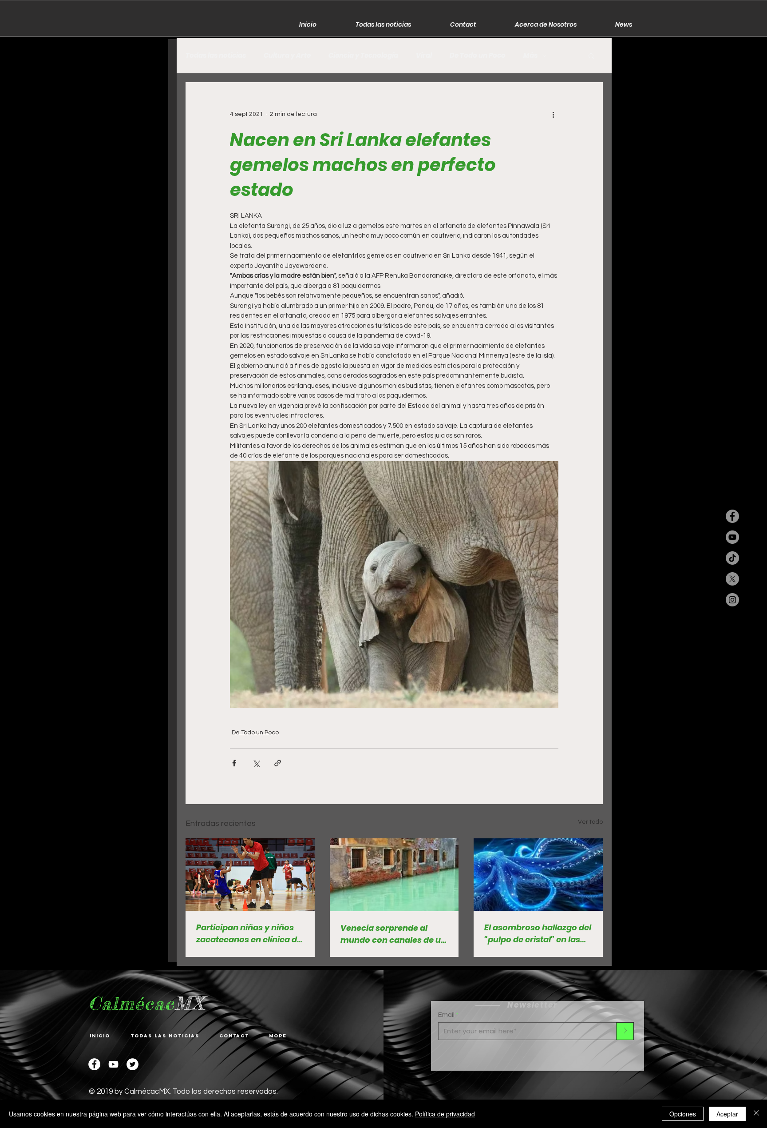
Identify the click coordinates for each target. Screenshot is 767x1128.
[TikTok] (732, 558)
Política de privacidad (445, 1113)
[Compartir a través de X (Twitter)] (256, 763)
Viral (424, 56)
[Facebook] (94, 1064)
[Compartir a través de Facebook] (234, 763)
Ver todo (590, 822)
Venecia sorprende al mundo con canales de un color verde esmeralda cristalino (393, 934)
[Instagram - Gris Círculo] (732, 599)
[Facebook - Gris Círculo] (732, 516)
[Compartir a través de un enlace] (277, 763)
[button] (591, 55)
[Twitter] (132, 1064)
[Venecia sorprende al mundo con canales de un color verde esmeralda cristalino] (394, 874)
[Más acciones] (553, 114)
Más (530, 56)
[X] (732, 579)
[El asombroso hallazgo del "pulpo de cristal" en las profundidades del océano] (538, 874)
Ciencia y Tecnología (363, 56)
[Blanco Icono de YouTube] (113, 1064)
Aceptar (727, 1113)
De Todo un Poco (478, 56)
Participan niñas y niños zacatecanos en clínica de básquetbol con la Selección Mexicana (249, 933)
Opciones (682, 1113)
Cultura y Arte (287, 56)
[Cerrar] (756, 1114)
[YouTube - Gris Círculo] (732, 537)
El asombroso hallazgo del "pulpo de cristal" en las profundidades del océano (537, 933)
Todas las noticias (216, 56)
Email (446, 1015)
